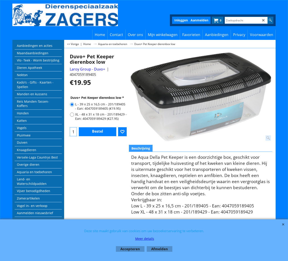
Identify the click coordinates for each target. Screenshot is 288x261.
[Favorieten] (122, 131)
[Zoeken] (270, 20)
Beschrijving (140, 148)
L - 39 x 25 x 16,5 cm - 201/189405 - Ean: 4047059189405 (100, 106)
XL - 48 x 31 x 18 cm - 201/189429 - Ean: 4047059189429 (101, 116)
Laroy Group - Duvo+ (87, 69)
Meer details (144, 238)
